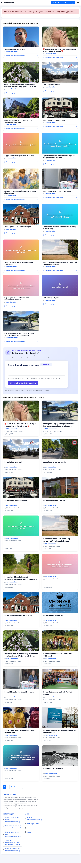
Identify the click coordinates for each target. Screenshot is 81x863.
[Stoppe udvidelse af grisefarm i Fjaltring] (21, 148)
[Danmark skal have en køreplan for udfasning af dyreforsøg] (60, 220)
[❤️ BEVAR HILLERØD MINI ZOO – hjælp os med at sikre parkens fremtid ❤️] (60, 43)
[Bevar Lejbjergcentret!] (60, 77)
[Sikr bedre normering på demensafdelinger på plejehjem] (21, 185)
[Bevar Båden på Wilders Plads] (60, 113)
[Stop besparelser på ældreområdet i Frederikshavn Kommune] (21, 291)
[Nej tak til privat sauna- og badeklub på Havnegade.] (21, 256)
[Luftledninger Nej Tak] (60, 290)
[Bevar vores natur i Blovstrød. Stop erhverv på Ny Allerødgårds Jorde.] (60, 256)
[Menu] (78, 3)
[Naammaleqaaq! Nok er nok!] (21, 42)
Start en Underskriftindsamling (63, 3)
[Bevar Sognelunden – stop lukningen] (21, 219)
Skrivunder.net (7, 3)
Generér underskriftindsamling (24, 383)
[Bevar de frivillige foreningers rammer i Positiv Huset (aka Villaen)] (21, 114)
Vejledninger (8, 814)
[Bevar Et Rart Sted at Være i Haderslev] (60, 184)
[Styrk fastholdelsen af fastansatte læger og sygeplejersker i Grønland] (60, 149)
